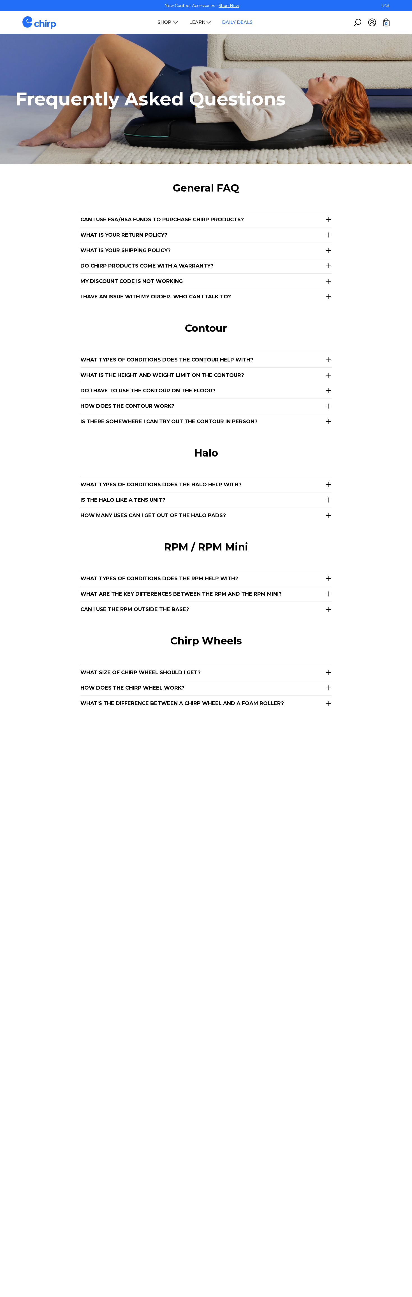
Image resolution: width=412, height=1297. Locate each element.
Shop (164, 22)
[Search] (357, 22)
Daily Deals (237, 22)
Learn (197, 22)
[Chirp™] (39, 22)
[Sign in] (372, 22)
